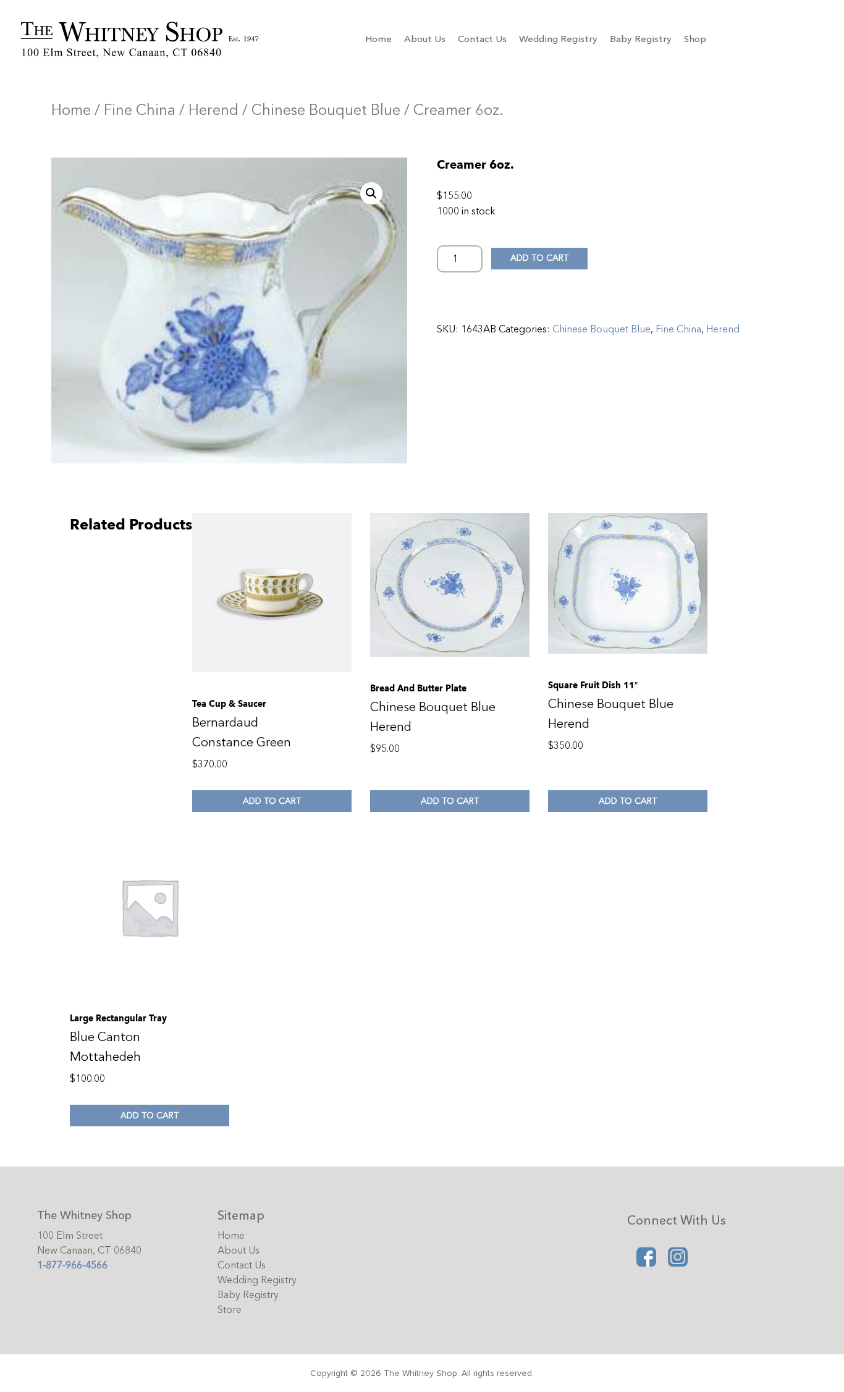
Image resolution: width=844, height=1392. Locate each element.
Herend (213, 110)
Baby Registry (641, 39)
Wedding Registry (558, 39)
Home (378, 39)
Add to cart (539, 258)
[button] (371, 193)
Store (229, 1310)
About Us (424, 39)
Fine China (139, 110)
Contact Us (482, 39)
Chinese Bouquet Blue (325, 110)
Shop (695, 39)
